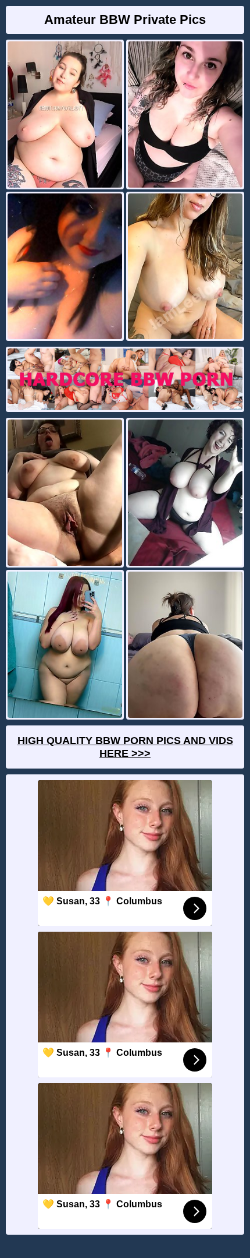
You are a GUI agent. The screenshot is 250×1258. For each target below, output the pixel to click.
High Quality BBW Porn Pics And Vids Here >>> (125, 747)
